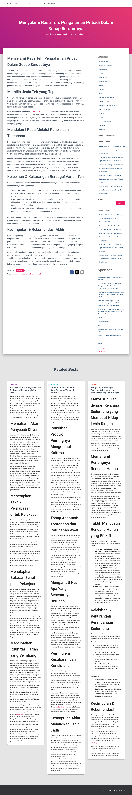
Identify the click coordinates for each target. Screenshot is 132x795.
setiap (40, 274)
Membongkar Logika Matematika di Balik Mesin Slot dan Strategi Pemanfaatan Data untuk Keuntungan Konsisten (111, 311)
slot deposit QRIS (104, 101)
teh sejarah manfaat (105, 121)
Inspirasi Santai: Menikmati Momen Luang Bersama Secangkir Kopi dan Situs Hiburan (110, 190)
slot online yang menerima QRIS (109, 105)
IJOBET (101, 73)
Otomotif (101, 89)
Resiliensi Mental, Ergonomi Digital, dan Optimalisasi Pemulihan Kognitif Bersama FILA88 (112, 150)
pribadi (31, 274)
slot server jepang (104, 109)
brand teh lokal (103, 61)
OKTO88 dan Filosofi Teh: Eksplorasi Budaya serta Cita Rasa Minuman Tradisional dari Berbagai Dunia (110, 286)
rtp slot (101, 93)
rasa (35, 274)
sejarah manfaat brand (106, 97)
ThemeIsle (121, 790)
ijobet (99, 325)
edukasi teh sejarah (105, 65)
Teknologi (20, 270)
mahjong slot (103, 77)
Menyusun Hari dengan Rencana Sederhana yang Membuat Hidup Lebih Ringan (105, 390)
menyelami (15, 274)
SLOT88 (101, 113)
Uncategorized (103, 129)
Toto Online (101, 351)
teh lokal (101, 117)
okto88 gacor (102, 318)
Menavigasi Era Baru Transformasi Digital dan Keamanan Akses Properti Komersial (111, 179)
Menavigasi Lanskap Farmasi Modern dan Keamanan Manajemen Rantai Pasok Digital (111, 168)
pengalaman (24, 274)
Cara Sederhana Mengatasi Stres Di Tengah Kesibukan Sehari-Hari (25, 390)
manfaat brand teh (105, 81)
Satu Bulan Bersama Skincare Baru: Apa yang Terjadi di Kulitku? (64, 390)
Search (100, 199)
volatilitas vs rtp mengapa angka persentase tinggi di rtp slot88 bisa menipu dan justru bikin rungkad (109, 303)
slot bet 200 (101, 349)
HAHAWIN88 (103, 69)
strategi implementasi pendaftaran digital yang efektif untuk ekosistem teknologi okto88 (111, 294)
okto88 (101, 85)
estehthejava (38, 111)
